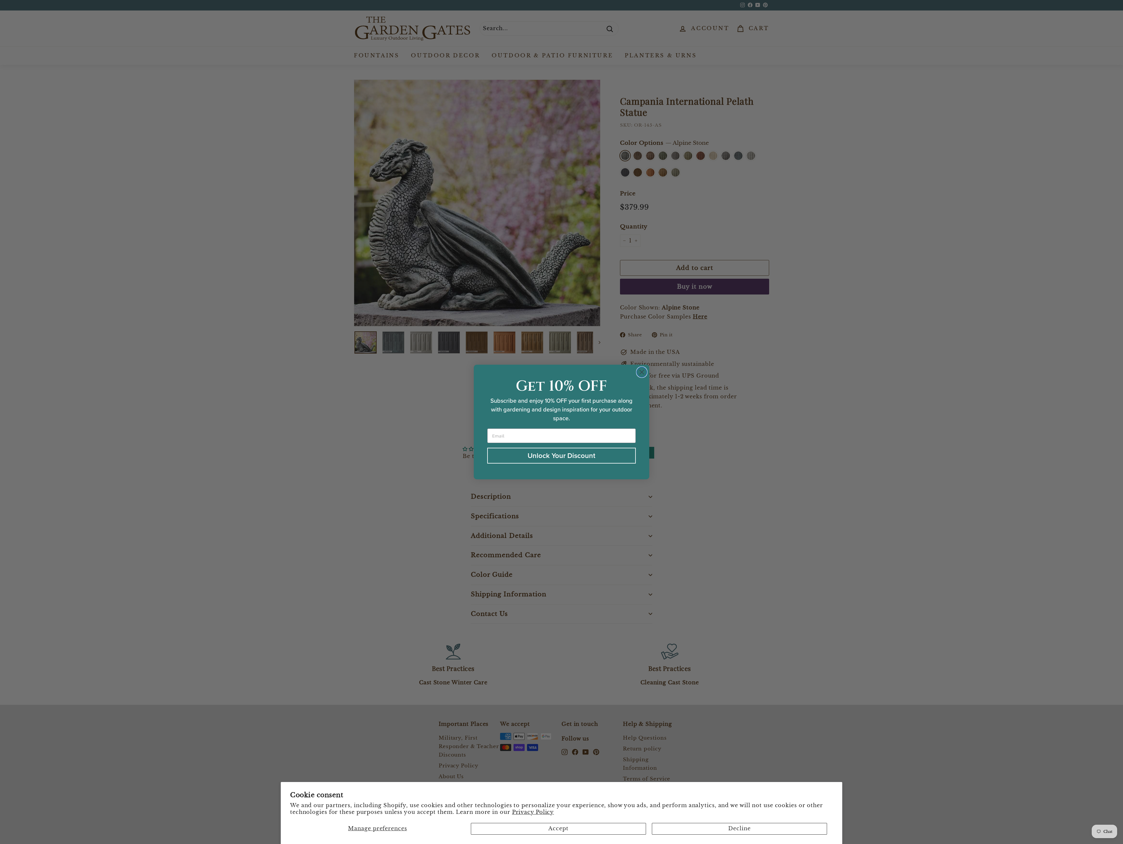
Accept (558, 828)
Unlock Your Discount (561, 455)
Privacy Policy (533, 812)
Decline (739, 828)
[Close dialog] (642, 372)
